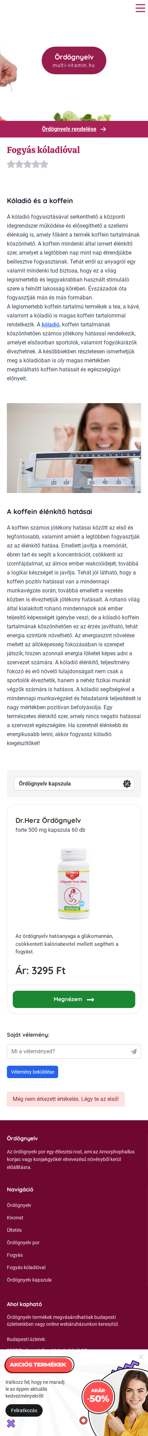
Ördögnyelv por (23, 1242)
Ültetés (14, 1230)
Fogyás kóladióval (26, 1267)
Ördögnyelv (19, 1205)
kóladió (51, 324)
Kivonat (15, 1217)
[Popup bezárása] (141, 1356)
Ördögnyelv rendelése (69, 129)
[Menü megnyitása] (140, 8)
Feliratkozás (24, 1410)
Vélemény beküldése (32, 1072)
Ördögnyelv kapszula (45, 783)
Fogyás (15, 1255)
